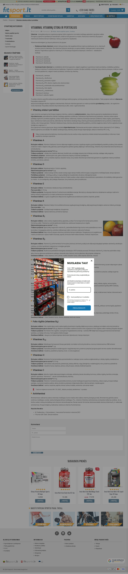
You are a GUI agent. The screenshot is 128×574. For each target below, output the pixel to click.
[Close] (91, 260)
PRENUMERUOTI (79, 308)
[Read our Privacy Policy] (89, 300)
